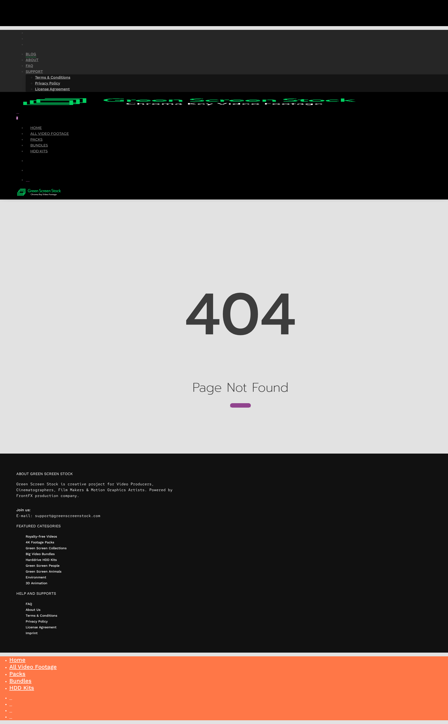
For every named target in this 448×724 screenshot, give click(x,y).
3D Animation (36, 583)
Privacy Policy (37, 621)
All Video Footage (33, 667)
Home (17, 660)
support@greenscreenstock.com (67, 515)
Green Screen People (43, 565)
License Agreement (41, 627)
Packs (17, 674)
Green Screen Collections (46, 548)
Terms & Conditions (41, 615)
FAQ (29, 604)
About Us (33, 610)
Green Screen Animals (43, 571)
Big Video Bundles (40, 554)
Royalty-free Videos (41, 536)
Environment (36, 577)
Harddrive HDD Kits (41, 560)
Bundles (20, 681)
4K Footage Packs (40, 542)
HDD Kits (21, 688)
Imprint (32, 633)
